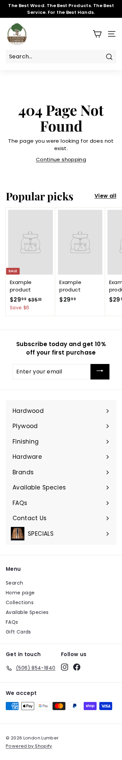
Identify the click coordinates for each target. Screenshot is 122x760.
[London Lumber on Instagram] (64, 667)
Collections (20, 602)
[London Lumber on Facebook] (76, 667)
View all (105, 195)
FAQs (12, 622)
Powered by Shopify (29, 746)
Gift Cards (18, 631)
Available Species (27, 612)
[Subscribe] (99, 371)
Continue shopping (61, 159)
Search (14, 583)
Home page (20, 592)
